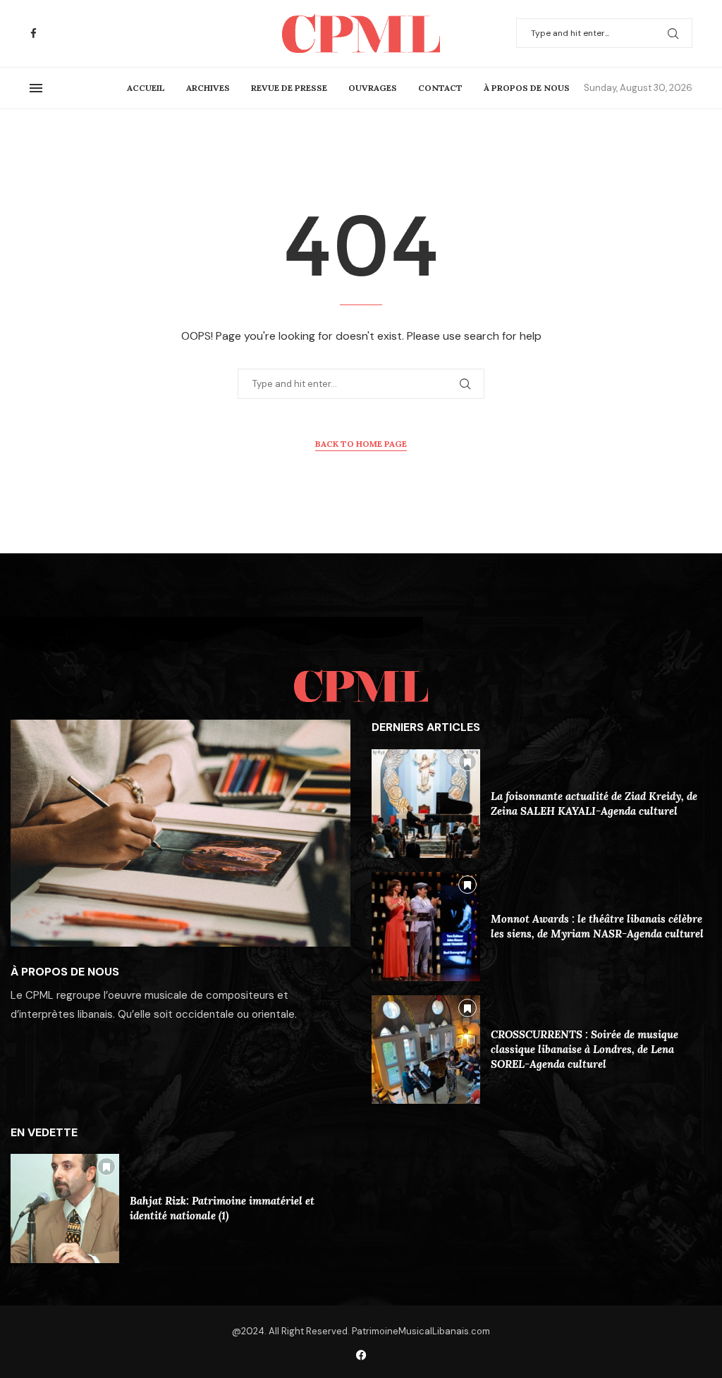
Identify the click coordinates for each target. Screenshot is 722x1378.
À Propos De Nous (527, 87)
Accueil (146, 87)
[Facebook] (33, 33)
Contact (440, 87)
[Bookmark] (467, 762)
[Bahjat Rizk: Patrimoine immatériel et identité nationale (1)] (65, 1208)
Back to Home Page (361, 443)
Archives (208, 87)
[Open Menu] (36, 88)
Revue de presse (289, 87)
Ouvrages (372, 87)
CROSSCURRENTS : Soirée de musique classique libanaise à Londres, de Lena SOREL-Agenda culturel (584, 1049)
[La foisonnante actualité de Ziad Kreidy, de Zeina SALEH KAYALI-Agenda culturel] (426, 803)
